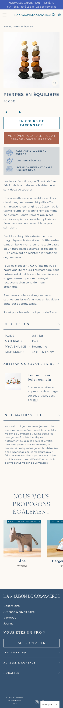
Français (47, 704)
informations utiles (25, 415)
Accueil (7, 26)
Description (16, 324)
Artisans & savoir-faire (19, 611)
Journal (9, 623)
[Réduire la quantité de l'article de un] (6, 112)
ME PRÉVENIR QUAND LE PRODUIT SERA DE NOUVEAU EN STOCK (31, 137)
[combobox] (49, 704)
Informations (15, 652)
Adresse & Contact (20, 662)
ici (35, 399)
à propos (10, 617)
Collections (12, 606)
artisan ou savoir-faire (29, 364)
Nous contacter (31, 643)
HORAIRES (11, 672)
